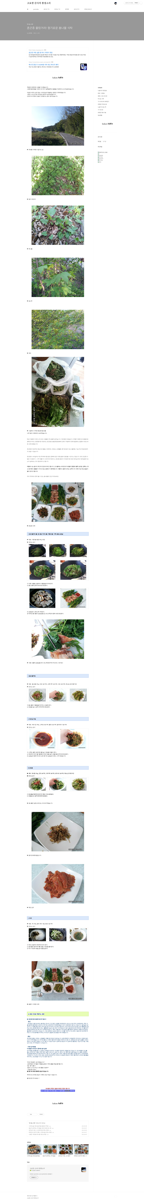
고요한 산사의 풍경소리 (39, 3)
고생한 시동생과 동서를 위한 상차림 (37, 1134)
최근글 (99, 141)
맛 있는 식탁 (32, 1123)
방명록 (67, 9)
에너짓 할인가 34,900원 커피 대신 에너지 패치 (43, 65)
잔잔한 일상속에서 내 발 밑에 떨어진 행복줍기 (41, 1174)
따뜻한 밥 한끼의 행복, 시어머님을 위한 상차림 (40, 1132)
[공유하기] (33, 1114)
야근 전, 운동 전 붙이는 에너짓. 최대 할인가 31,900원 (44, 67)
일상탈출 (100, 115)
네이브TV (76, 9)
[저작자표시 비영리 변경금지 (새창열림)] (46, 1114)
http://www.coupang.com (36, 50)
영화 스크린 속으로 (102, 96)
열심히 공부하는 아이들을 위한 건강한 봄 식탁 (40, 1128)
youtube (36, 9)
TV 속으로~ (101, 110)
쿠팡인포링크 (88, 9)
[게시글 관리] (35, 1114)
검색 (112, 3)
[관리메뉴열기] (141, 3)
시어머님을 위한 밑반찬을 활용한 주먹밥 (38, 1126)
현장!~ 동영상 (101, 93)
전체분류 (100, 87)
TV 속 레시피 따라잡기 (103, 101)
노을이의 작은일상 (102, 90)
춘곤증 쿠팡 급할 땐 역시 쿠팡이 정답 (40, 52)
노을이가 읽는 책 (102, 107)
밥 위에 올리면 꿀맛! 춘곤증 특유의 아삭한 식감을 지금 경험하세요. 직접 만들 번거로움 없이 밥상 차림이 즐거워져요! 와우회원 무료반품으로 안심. (57, 55)
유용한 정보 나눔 (102, 112)
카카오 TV (57, 9)
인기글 (104, 141)
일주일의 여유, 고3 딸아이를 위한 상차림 (39, 1130)
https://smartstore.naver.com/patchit (39, 62)
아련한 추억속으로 (102, 104)
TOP (115, 1196)
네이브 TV (46, 9)
